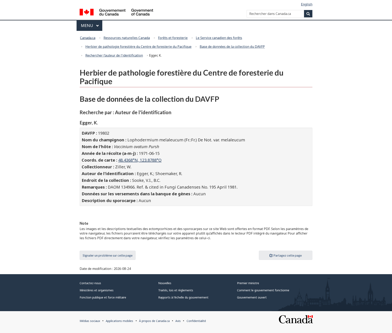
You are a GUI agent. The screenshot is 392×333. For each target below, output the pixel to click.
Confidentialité (196, 321)
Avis (178, 321)
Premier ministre (248, 283)
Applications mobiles (119, 321)
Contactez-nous (90, 283)
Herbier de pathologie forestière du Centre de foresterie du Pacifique (138, 46)
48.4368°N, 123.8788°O (139, 160)
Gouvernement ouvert (252, 297)
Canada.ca (87, 38)
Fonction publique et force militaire (103, 297)
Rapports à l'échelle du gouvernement (183, 297)
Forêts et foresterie (173, 38)
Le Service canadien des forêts (219, 38)
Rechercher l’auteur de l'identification (114, 55)
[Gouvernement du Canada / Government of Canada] (116, 13)
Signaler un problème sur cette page (108, 255)
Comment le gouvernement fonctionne (263, 290)
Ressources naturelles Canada (127, 38)
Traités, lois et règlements (175, 290)
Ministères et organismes (97, 290)
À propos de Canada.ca (154, 321)
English (306, 4)
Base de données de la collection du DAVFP (232, 46)
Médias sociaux (90, 321)
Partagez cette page (287, 255)
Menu (91, 25)
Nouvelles (164, 283)
